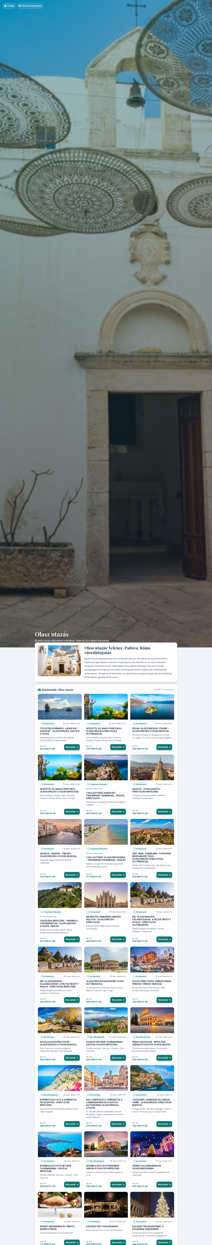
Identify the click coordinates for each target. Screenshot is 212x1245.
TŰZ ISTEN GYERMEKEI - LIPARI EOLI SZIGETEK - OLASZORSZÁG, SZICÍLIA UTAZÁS (60, 731)
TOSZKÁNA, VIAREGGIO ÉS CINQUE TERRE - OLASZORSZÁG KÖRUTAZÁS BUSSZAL (152, 1102)
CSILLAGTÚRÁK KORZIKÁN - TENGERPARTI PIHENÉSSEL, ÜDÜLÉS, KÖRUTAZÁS (105, 795)
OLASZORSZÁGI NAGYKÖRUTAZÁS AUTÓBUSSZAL (105, 982)
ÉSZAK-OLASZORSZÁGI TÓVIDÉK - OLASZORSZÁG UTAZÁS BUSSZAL (150, 730)
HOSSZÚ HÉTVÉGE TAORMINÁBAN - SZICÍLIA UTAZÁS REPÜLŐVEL (105, 1043)
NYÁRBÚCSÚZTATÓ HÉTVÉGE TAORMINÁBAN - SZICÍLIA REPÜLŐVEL (55, 1168)
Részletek (71, 747)
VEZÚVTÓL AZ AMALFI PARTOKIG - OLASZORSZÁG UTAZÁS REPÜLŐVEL (59, 790)
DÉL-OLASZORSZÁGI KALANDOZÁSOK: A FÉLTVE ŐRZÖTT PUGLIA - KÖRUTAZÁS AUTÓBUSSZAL (151, 920)
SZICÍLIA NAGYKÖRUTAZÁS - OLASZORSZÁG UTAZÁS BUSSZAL (58, 1043)
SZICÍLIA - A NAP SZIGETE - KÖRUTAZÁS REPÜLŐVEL (146, 790)
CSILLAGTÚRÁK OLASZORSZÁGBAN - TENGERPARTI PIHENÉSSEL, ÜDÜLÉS (106, 858)
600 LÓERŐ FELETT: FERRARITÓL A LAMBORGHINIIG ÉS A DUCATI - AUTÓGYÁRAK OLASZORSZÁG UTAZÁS (104, 1103)
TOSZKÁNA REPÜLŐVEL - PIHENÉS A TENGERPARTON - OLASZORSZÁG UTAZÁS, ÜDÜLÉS (59, 923)
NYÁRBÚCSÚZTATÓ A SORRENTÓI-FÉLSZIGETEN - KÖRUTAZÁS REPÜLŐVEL (58, 1102)
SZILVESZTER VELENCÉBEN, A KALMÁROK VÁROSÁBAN (148, 1228)
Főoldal (10, 6)
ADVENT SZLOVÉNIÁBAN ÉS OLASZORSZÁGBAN (146, 1167)
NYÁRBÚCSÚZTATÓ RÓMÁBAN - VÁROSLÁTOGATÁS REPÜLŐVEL (103, 1167)
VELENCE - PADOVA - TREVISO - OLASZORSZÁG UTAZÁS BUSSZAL (58, 855)
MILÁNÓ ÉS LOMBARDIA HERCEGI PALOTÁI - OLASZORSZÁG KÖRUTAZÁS (103, 919)
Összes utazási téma (31, 6)
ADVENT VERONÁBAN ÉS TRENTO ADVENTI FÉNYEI (57, 1228)
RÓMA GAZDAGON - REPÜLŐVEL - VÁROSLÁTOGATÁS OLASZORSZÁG (151, 1043)
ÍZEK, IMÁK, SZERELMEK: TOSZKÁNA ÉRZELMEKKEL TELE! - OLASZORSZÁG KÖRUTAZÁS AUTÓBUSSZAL (151, 857)
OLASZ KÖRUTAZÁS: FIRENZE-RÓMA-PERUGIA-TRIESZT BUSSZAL (152, 982)
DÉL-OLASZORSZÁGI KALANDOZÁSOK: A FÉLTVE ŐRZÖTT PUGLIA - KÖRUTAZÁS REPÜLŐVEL (59, 984)
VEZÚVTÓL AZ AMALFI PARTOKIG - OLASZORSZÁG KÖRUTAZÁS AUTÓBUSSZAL (104, 731)
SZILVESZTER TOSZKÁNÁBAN (102, 1226)
